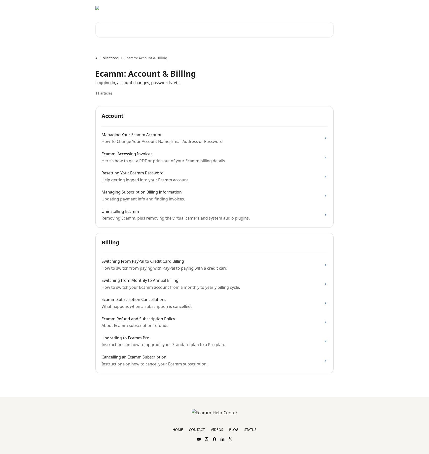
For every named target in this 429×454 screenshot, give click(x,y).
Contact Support (301, 8)
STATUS (250, 429)
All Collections (107, 58)
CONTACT (197, 429)
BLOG (233, 429)
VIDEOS (217, 429)
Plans (326, 8)
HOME (178, 429)
